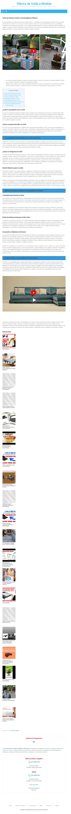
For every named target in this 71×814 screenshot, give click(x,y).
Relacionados (9, 105)
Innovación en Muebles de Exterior (12, 103)
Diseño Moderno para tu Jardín (11, 98)
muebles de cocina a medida (10, 750)
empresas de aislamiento (24, 750)
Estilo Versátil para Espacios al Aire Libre (13, 102)
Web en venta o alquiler (34, 758)
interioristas (47, 748)
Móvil (34, 772)
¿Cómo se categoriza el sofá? (10, 96)
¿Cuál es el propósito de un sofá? (11, 93)
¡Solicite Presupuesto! (34, 738)
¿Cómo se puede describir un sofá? (12, 95)
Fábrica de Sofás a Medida (34, 3)
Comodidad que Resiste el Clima (11, 100)
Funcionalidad (14, 730)
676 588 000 (35, 761)
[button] (3, 11)
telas (53, 750)
